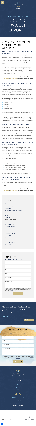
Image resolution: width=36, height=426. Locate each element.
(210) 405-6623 (18, 8)
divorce (27, 70)
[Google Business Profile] (20, 394)
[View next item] (10, 319)
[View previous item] (2, 319)
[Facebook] (16, 394)
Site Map (14, 397)
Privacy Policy (21, 397)
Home (18, 384)
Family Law (18, 387)
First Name (4, 336)
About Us (18, 385)
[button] (2, 424)
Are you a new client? (8, 277)
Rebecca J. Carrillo (5, 71)
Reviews (18, 389)
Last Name (7, 265)
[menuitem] (18, 203)
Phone (6, 269)
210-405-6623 (18, 380)
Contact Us (18, 391)
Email (6, 273)
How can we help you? (8, 281)
